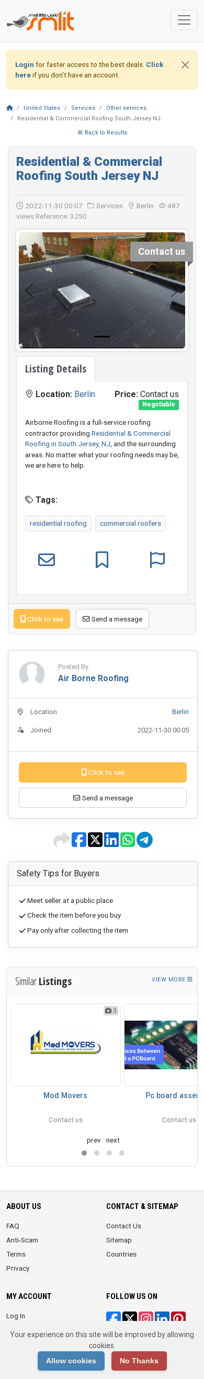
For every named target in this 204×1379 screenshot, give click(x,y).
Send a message (116, 619)
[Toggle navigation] (184, 19)
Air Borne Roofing (93, 678)
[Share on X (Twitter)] (96, 843)
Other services (126, 108)
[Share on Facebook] (80, 843)
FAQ (12, 1226)
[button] (84, 1153)
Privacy (17, 1268)
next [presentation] (113, 1140)
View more (169, 979)
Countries (121, 1254)
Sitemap (119, 1240)
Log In (15, 1316)
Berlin (84, 394)
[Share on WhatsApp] (128, 843)
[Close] (185, 65)
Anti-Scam (22, 1240)
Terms (16, 1254)
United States (42, 108)
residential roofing (58, 523)
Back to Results (105, 132)
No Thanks (139, 1361)
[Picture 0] (102, 337)
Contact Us (123, 1226)
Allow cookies (71, 1361)
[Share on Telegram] (145, 843)
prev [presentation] (94, 1140)
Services (83, 108)
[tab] (55, 368)
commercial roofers (130, 523)
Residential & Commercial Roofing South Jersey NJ (89, 168)
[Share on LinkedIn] (112, 843)
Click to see (44, 619)
